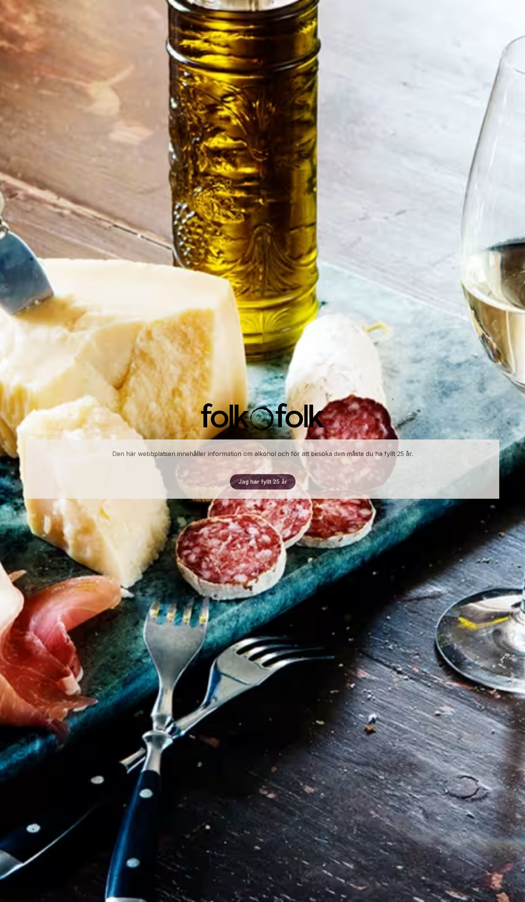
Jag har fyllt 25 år (262, 481)
